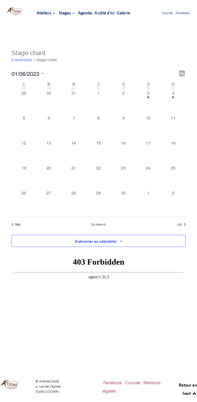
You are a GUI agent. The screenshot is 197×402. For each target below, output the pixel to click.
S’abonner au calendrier (96, 241)
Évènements (22, 60)
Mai (18, 224)
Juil (179, 224)
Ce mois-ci (98, 224)
